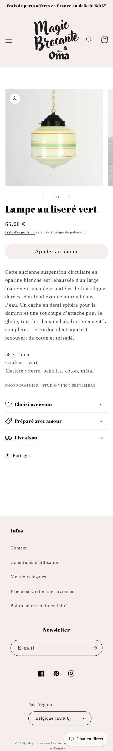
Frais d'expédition (20, 232)
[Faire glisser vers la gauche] (43, 197)
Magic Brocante (38, 743)
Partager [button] (21, 455)
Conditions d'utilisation (35, 562)
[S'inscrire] (94, 648)
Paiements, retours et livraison (43, 591)
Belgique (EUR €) (53, 718)
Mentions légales (28, 576)
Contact (19, 548)
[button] (8, 39)
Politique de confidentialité (39, 605)
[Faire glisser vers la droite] (70, 197)
